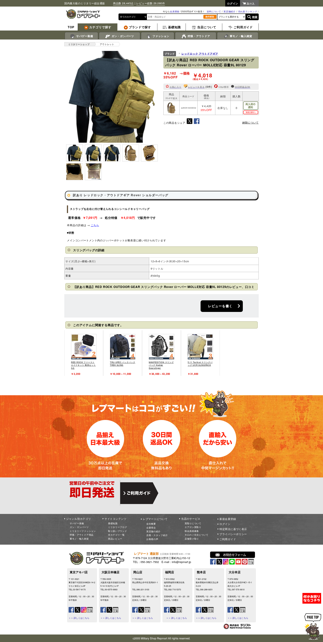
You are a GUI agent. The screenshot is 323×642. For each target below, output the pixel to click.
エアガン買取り (193, 527)
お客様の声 (152, 539)
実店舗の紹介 (153, 531)
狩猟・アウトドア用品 (81, 534)
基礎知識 (113, 523)
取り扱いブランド (117, 530)
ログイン (224, 524)
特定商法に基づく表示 (233, 529)
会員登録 (174, 11)
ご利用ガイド (227, 539)
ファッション (160, 36)
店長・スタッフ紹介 (157, 535)
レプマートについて (155, 519)
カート (251, 3)
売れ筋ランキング (247, 11)
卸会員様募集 (192, 530)
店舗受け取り (192, 538)
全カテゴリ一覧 (116, 534)
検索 (255, 17)
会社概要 (151, 523)
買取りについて (193, 523)
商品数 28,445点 (123, 3)
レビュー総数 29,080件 (150, 3)
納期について (250, 122)
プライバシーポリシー (233, 534)
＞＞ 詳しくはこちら (79, 617)
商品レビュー (115, 538)
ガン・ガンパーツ (122, 36)
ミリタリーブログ (117, 527)
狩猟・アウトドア (198, 36)
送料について (214, 11)
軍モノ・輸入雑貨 (240, 36)
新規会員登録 (227, 519)
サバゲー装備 (84, 36)
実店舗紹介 (230, 11)
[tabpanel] (83, 353)
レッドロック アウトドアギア (200, 53)
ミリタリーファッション (83, 530)
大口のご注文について (196, 534)
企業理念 (151, 527)
